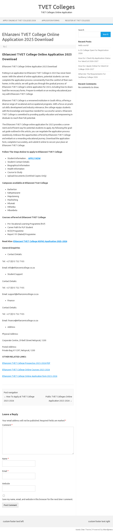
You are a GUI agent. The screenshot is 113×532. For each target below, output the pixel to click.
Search (81, 30)
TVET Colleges (56, 7)
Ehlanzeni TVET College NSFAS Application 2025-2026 (40, 241)
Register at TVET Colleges (77, 20)
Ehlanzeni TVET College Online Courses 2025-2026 (26, 370)
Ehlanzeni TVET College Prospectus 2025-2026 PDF (26, 363)
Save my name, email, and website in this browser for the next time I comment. (37, 499)
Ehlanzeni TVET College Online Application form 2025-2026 (29, 376)
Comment (7, 425)
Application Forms (50, 20)
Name (5, 459)
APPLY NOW (34, 158)
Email (5, 471)
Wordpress (108, 529)
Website (6, 483)
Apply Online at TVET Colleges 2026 (19, 20)
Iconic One (80, 529)
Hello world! (83, 45)
